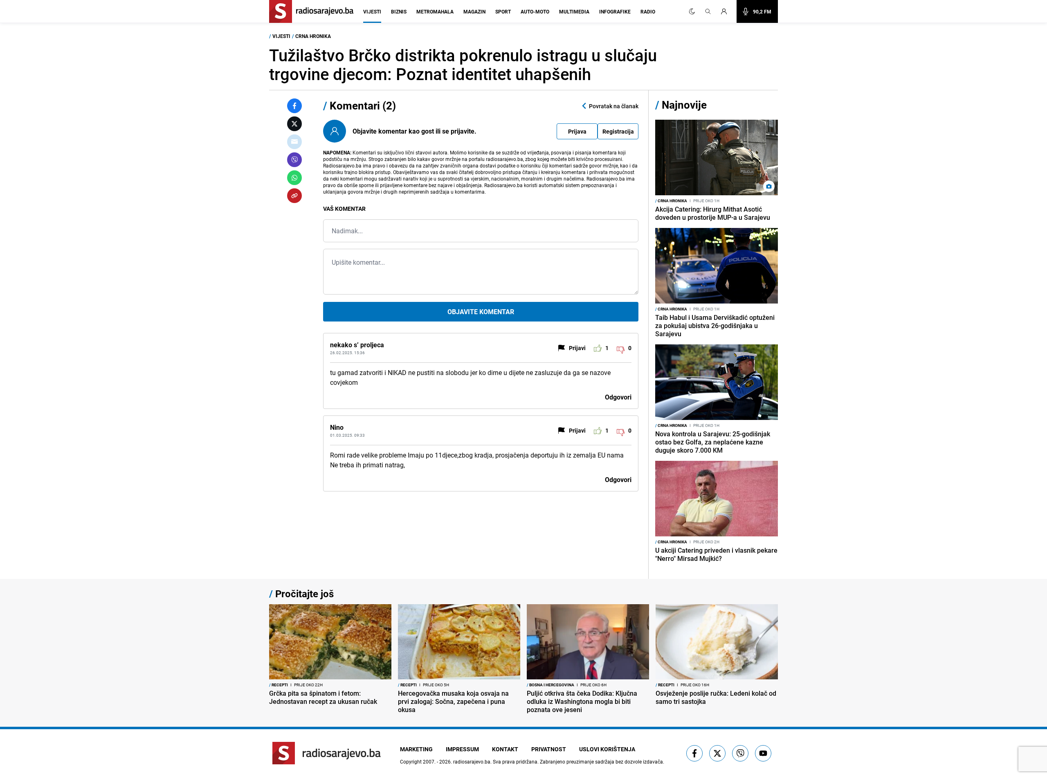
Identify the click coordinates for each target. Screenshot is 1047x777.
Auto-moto (535, 11)
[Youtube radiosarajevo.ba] (763, 753)
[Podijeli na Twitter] (294, 123)
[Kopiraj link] (294, 195)
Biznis (399, 11)
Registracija (618, 131)
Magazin (474, 11)
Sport (503, 11)
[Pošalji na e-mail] (294, 141)
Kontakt (505, 749)
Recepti (278, 685)
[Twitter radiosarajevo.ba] (717, 753)
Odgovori (618, 397)
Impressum (462, 749)
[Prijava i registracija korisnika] (726, 11)
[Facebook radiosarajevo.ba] (694, 753)
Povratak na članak (613, 106)
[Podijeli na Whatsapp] (294, 177)
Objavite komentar (480, 311)
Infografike (615, 11)
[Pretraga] (708, 11)
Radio (647, 11)
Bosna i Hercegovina (550, 685)
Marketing (416, 749)
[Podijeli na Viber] (294, 159)
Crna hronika (313, 36)
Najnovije (684, 105)
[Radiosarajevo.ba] (326, 753)
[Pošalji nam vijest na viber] (740, 753)
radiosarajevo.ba (471, 761)
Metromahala (435, 11)
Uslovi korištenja (607, 749)
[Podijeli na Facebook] (294, 105)
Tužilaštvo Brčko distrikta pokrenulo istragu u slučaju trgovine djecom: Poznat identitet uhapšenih (463, 64)
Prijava (577, 131)
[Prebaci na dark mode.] (692, 11)
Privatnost (548, 749)
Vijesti (372, 11)
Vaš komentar (344, 208)
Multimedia (574, 11)
